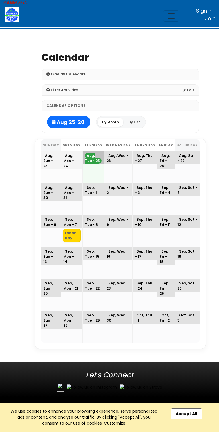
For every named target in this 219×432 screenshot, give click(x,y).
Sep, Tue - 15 (92, 254)
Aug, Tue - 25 (92, 158)
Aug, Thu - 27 (144, 158)
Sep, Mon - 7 (70, 222)
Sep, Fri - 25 (164, 288)
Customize (114, 423)
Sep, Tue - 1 (91, 190)
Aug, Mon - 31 (68, 192)
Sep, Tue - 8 (91, 222)
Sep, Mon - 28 (68, 320)
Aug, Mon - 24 (68, 160)
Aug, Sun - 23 (48, 160)
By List (134, 122)
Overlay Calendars (68, 74)
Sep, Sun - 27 (48, 320)
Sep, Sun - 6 (49, 222)
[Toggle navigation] (171, 16)
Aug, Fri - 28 (165, 160)
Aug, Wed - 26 (118, 158)
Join (210, 18)
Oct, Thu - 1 (143, 318)
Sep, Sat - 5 (187, 190)
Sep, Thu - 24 (143, 286)
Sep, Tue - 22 (92, 286)
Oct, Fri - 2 (165, 318)
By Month (110, 122)
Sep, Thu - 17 (143, 254)
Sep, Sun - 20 (48, 288)
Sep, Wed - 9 (117, 222)
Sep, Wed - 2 (117, 190)
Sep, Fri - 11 (165, 222)
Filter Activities (64, 89)
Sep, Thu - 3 (143, 190)
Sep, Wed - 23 (117, 286)
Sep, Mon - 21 (70, 286)
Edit (190, 89)
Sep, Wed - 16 (117, 254)
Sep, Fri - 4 (165, 190)
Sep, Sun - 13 (48, 256)
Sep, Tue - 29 (92, 318)
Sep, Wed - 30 (117, 318)
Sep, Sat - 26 (187, 286)
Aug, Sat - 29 (186, 158)
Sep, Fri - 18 (164, 256)
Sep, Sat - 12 (187, 222)
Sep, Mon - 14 (68, 256)
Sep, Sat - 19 (187, 254)
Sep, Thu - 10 (143, 222)
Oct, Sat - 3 (187, 318)
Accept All (186, 414)
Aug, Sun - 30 (48, 192)
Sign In (204, 10)
